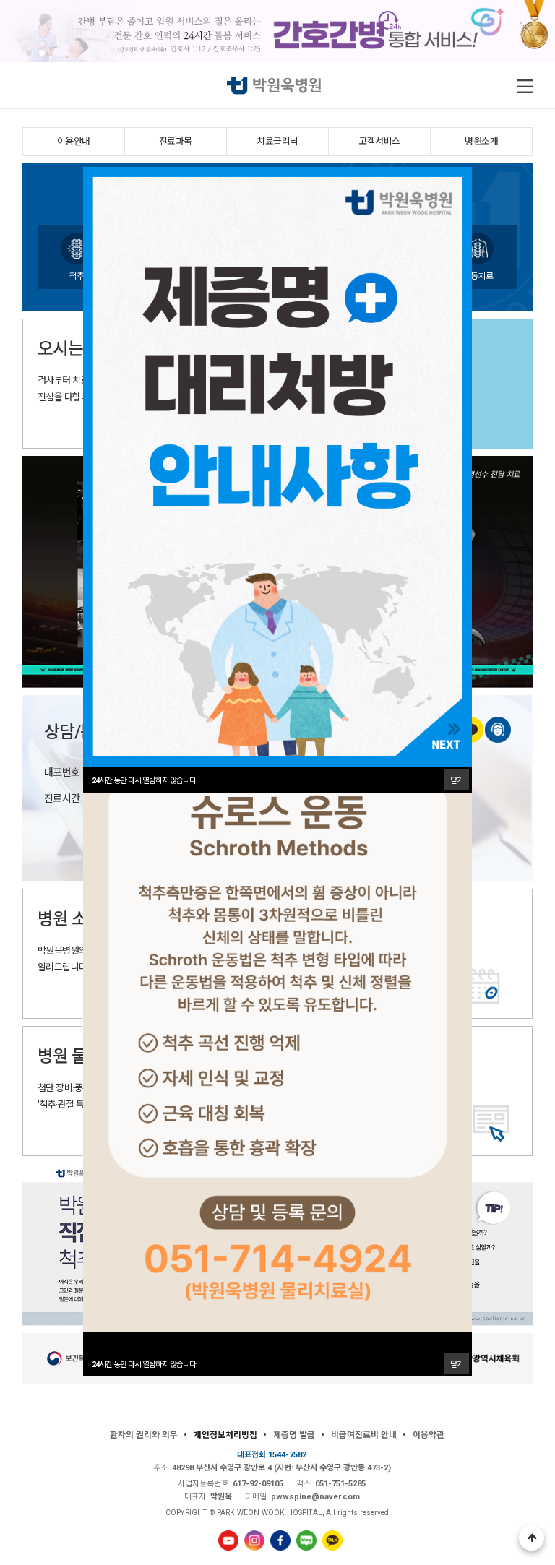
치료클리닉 (277, 141)
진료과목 (175, 141)
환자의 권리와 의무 (144, 1435)
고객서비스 (379, 141)
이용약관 (428, 1435)
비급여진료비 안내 (364, 1435)
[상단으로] (531, 1538)
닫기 (456, 1364)
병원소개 (481, 141)
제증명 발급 (294, 1435)
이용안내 (73, 141)
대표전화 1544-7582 (271, 1455)
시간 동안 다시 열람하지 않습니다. (144, 1364)
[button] (29, 53)
